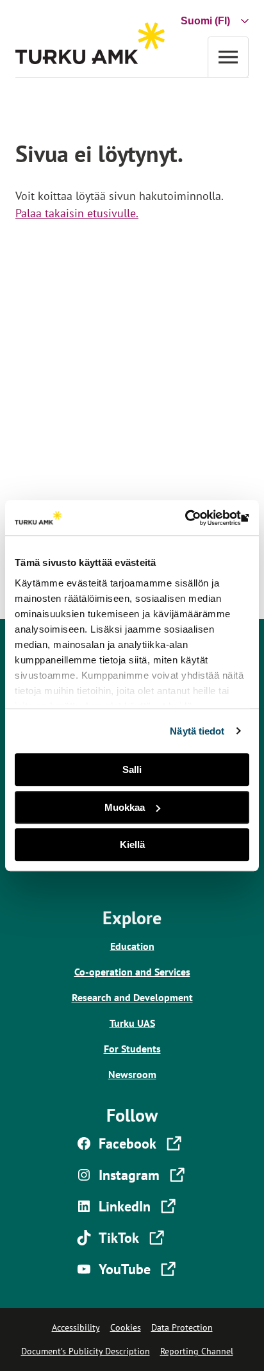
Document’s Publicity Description (85, 1351)
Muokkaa (124, 807)
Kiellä (132, 844)
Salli (132, 769)
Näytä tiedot (197, 731)
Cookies (125, 1327)
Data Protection (182, 1327)
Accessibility (76, 1327)
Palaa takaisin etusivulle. (76, 213)
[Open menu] (228, 57)
